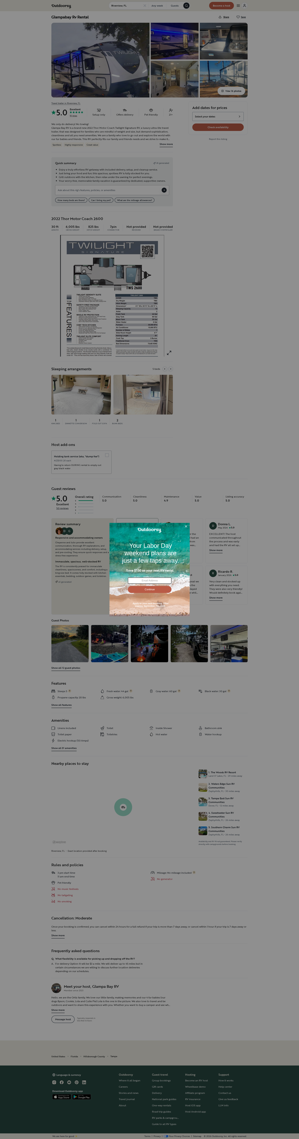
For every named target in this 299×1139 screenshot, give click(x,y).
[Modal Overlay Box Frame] (149, 569)
